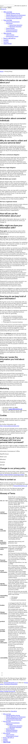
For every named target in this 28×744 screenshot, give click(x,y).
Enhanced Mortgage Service (14, 718)
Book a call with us (8, 737)
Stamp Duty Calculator (15, 726)
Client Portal (6, 742)
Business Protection (11, 731)
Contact (5, 740)
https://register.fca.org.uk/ (7, 691)
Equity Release (10, 728)
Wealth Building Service (13, 715)
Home (1, 71)
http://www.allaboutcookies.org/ (9, 426)
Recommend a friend (12, 736)
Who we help (7, 714)
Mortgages (9, 724)
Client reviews (10, 734)
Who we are (6, 733)
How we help (7, 721)
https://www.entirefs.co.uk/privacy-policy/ (12, 474)
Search (9, 7)
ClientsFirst (14, 711)
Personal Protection (12, 730)
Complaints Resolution (10, 684)
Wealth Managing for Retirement (16, 717)
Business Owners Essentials (13, 720)
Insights (5, 739)
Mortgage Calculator (15, 727)
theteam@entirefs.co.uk (20, 486)
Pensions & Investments (13, 723)
